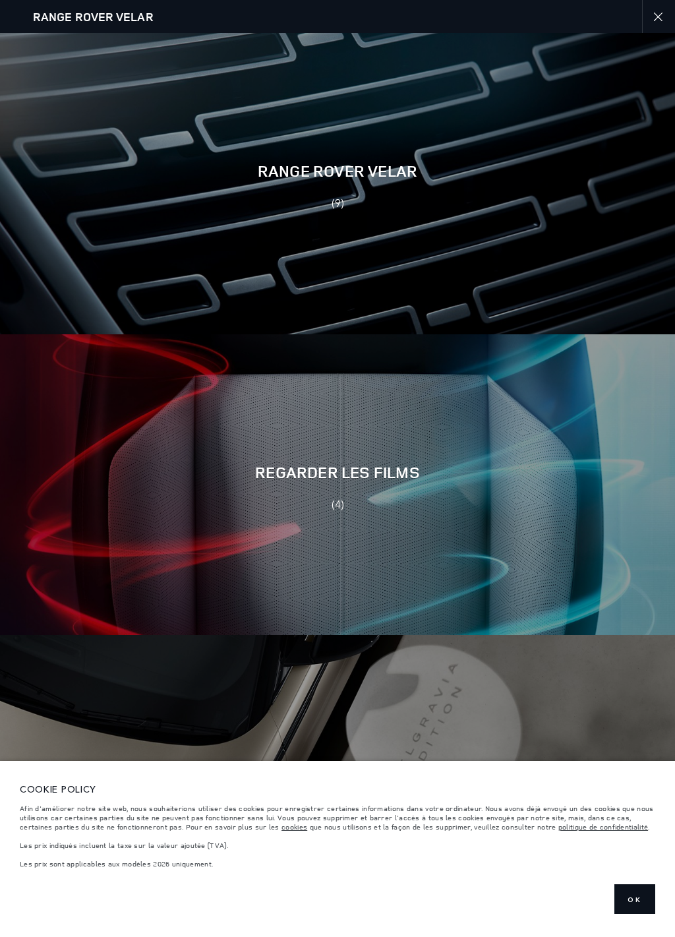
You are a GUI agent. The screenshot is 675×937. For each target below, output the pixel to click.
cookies (294, 826)
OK (635, 899)
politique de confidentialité (603, 826)
